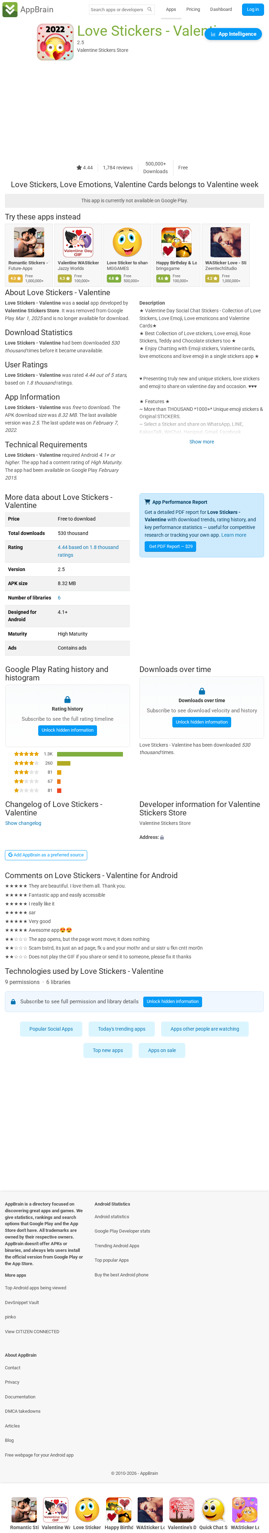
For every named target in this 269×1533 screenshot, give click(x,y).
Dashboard (221, 9)
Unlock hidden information (67, 730)
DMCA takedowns (23, 1411)
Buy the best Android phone (122, 1274)
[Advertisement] (134, 111)
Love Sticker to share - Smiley (127, 262)
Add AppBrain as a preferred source (48, 854)
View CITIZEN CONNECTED (32, 1331)
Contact (12, 1367)
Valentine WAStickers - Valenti (78, 262)
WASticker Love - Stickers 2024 (225, 262)
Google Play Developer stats (122, 1231)
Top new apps (108, 1050)
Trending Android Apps (117, 1245)
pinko (10, 1317)
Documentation (20, 1396)
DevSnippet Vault (22, 1302)
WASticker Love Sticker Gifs (245, 1528)
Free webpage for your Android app (39, 1455)
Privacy (12, 1382)
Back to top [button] (253, 1475)
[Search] (149, 10)
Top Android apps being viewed (35, 1287)
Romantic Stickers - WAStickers (28, 262)
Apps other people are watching (205, 1029)
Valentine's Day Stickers (182, 1528)
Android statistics (112, 1216)
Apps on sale (162, 1050)
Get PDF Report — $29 (171, 546)
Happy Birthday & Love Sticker (176, 262)
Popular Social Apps (51, 1029)
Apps (171, 9)
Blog (9, 1440)
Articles (12, 1426)
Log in (253, 9)
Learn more (233, 535)
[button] (201, 837)
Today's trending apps (122, 1029)
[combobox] (117, 9)
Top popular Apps (112, 1260)
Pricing (193, 9)
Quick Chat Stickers (213, 1528)
